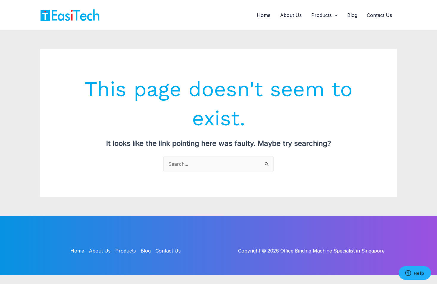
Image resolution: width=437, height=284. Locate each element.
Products (321, 15)
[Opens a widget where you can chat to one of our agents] (414, 273)
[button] (335, 15)
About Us (291, 15)
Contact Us (379, 15)
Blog (352, 15)
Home (264, 15)
